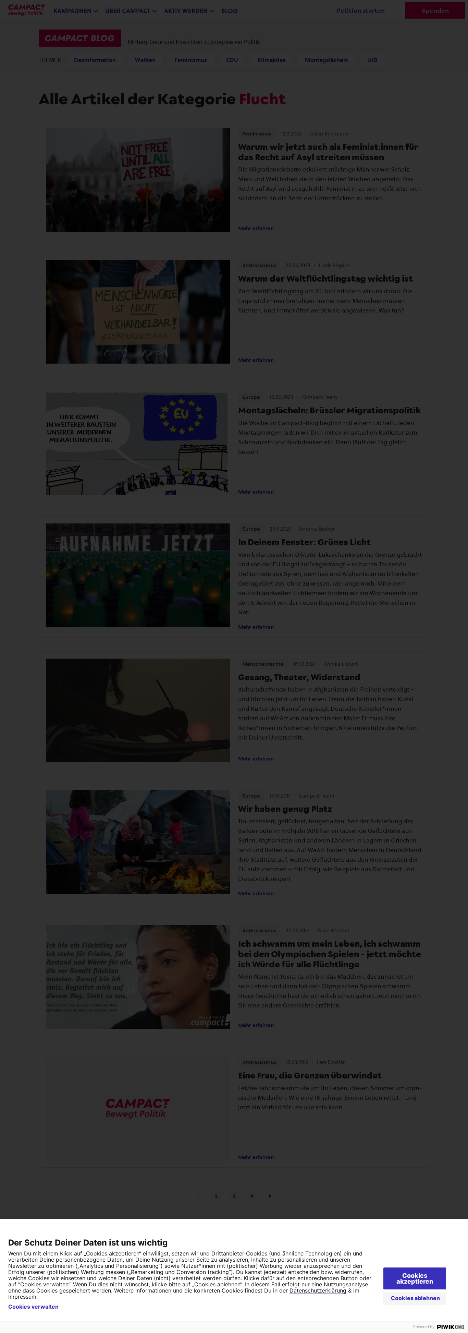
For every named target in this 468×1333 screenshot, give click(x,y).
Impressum (22, 1296)
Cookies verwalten (33, 1306)
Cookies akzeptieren (414, 1278)
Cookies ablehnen (415, 1298)
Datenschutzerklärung (318, 1290)
